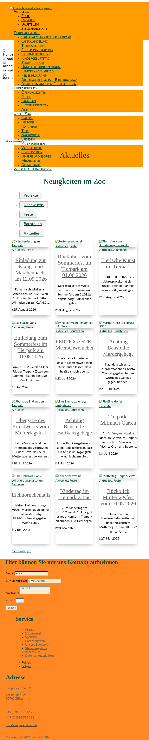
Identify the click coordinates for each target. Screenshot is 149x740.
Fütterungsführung (37, 50)
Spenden (28, 139)
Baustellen (30, 24)
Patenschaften (33, 144)
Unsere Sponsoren (36, 156)
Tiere (25, 131)
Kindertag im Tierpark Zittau (74, 494)
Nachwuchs (30, 135)
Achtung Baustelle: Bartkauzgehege (74, 426)
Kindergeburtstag (35, 58)
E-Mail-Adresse (16, 580)
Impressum (32, 651)
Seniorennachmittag (37, 71)
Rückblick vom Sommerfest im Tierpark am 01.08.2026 (74, 266)
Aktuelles (21, 12)
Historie (27, 122)
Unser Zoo (22, 114)
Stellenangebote (34, 29)
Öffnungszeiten (33, 92)
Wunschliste (31, 148)
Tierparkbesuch (26, 88)
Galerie (27, 118)
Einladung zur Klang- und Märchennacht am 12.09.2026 (30, 269)
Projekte (28, 20)
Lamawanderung (34, 41)
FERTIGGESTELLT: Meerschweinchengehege (82, 344)
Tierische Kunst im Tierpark (118, 263)
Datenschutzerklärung (40, 655)
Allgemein (120, 249)
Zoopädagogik (32, 63)
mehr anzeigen (21, 551)
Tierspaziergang (33, 46)
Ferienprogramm (34, 75)
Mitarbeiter (30, 161)
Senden (11, 607)
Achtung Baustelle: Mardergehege (118, 347)
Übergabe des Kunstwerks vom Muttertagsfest (30, 426)
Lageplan (28, 101)
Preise (26, 97)
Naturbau (29, 126)
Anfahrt (28, 109)
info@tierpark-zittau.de (21, 725)
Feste (25, 16)
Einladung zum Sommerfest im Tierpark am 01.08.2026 (30, 347)
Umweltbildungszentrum (41, 67)
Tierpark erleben (27, 33)
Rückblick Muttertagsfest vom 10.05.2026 (118, 497)
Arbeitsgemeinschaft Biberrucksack (49, 80)
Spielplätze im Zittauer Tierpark (46, 37)
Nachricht (12, 593)
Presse (29, 629)
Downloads (31, 165)
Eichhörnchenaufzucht (36, 495)
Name (10, 573)
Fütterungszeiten (35, 105)
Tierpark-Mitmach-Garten (118, 420)
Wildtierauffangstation (33, 169)
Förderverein (31, 152)
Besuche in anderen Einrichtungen (48, 84)
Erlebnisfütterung (35, 54)
